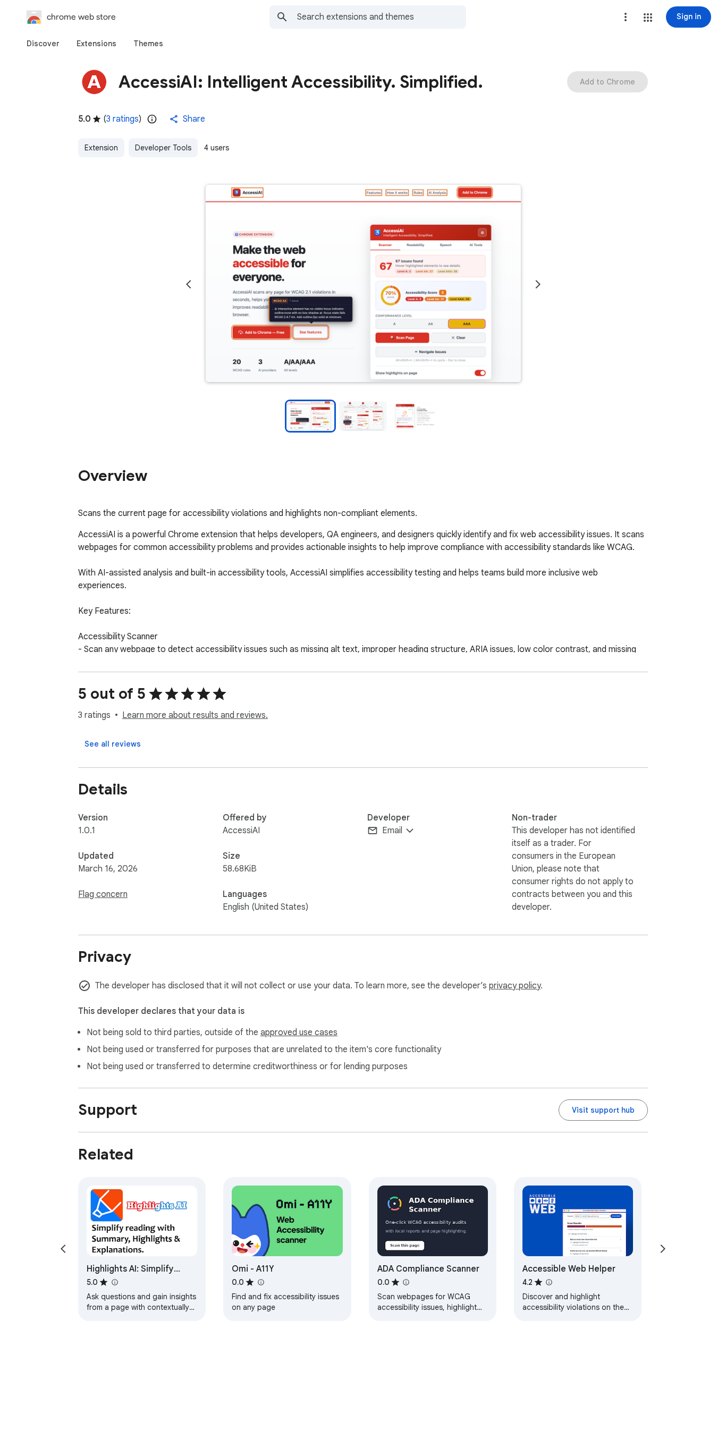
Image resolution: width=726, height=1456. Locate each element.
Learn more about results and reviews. (195, 715)
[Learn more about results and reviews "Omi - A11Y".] (260, 1282)
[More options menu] (625, 17)
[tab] (43, 43)
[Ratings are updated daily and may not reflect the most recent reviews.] (152, 119)
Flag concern (103, 894)
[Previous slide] (188, 284)
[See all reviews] (112, 744)
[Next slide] (537, 284)
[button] (648, 17)
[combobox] (381, 17)
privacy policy (515, 985)
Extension (101, 148)
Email (392, 830)
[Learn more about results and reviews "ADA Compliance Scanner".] (406, 1282)
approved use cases (298, 1032)
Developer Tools (163, 148)
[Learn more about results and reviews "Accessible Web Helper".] (549, 1282)
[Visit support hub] (603, 1110)
